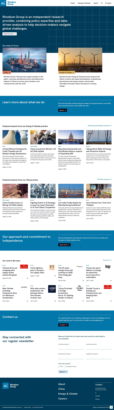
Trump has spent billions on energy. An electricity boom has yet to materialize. (93, 272)
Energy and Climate (71, 366)
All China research (103, 179)
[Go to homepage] (8, 3)
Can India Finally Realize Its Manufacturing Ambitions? (69, 204)
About (96, 3)
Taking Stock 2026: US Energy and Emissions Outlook (98, 150)
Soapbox (109, 407)
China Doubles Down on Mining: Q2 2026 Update (12, 204)
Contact (62, 325)
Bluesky (97, 399)
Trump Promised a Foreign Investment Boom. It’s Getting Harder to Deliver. (65, 293)
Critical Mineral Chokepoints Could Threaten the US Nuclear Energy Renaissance (14, 151)
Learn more (63, 245)
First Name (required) (63, 344)
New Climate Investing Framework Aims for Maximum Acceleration (9, 293)
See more (106, 260)
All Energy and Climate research (99, 125)
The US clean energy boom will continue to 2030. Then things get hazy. (65, 272)
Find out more (8, 34)
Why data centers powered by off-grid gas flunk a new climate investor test (37, 293)
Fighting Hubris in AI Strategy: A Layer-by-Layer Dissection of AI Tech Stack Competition (43, 205)
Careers (62, 398)
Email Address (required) (64, 354)
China (73, 3)
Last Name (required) (91, 344)
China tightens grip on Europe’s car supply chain (37, 270)
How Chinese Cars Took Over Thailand (98, 204)
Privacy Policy (27, 407)
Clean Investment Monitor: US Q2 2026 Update (43, 150)
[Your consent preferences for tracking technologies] (111, 407)
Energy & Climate (84, 3)
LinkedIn (97, 396)
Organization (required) (92, 354)
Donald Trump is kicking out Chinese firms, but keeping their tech (93, 293)
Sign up (62, 372)
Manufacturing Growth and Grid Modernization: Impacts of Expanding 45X (70, 151)
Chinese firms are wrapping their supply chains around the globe (9, 271)
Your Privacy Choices (37, 407)
